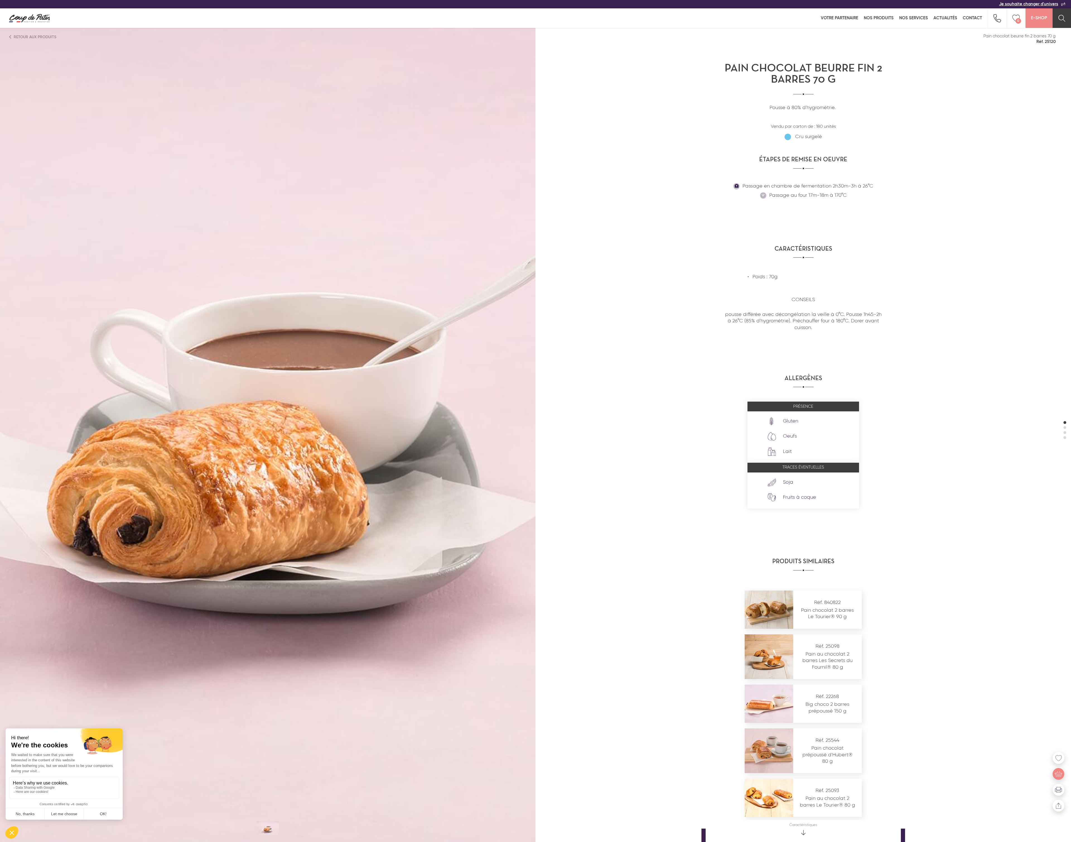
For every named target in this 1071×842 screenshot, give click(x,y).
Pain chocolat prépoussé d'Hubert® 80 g (827, 755)
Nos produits (879, 18)
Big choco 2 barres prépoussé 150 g (827, 707)
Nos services (913, 18)
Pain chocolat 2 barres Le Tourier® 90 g (827, 613)
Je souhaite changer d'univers (1028, 4)
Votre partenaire (839, 18)
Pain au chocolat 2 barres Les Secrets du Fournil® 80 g (827, 661)
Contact (972, 18)
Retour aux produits (34, 37)
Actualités (945, 18)
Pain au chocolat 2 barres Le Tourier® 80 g (827, 801)
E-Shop (1039, 18)
